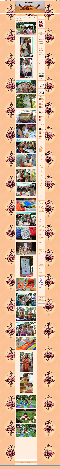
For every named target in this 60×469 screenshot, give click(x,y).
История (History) (41, 226)
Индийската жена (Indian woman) (41, 222)
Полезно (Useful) (41, 250)
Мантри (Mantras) (41, 237)
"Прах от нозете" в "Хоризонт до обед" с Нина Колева (41, 167)
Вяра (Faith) (40, 206)
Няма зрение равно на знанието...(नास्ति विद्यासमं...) (41, 180)
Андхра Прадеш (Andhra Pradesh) (41, 203)
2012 (40, 196)
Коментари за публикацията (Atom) (28, 462)
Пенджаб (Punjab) (41, 248)
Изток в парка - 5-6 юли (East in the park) (41, 186)
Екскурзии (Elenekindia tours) (41, 215)
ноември (41, 149)
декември (41, 148)
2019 (40, 142)
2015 (40, 146)
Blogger (34, 467)
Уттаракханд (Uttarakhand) (40, 264)
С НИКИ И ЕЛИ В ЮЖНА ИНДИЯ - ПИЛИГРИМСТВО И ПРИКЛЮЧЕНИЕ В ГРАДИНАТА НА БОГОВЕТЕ (41, 124)
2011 (40, 197)
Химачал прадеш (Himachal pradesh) (41, 272)
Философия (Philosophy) (41, 270)
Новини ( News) (40, 243)
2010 (40, 198)
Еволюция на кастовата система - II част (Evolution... (41, 171)
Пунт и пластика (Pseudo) (40, 253)
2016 (40, 145)
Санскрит (40, 258)
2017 (40, 144)
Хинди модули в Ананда (42, 104)
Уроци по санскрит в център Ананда (42, 117)
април (41, 191)
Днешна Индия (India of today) (41, 211)
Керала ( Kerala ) (41, 230)
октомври (41, 150)
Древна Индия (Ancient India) (41, 213)
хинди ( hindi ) (40, 274)
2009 (40, 199)
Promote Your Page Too (40, 32)
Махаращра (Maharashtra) (41, 238)
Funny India (42, 136)
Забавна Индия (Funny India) (41, 219)
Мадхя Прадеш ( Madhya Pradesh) (41, 236)
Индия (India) (40, 224)
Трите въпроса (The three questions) (41, 156)
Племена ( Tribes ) (41, 249)
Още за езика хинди (42, 119)
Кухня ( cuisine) (40, 231)
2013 (40, 195)
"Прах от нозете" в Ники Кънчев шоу (41, 183)
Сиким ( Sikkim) (40, 259)
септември (41, 151)
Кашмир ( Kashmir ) (41, 229)
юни (40, 189)
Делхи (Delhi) (40, 210)
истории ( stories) (41, 225)
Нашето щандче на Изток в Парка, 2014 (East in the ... (41, 176)
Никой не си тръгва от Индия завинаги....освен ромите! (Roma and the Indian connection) (41, 108)
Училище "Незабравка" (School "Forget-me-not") (41, 268)
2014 (40, 147)
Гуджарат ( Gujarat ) (41, 208)
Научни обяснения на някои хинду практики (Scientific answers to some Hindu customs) (41, 133)
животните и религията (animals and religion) (41, 217)
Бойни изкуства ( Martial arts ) (41, 205)
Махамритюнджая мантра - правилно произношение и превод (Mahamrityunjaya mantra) (41, 113)
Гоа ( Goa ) (40, 207)
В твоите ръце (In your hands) (41, 160)
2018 (40, 143)
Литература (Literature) (41, 232)
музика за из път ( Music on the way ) (41, 240)
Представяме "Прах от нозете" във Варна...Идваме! (41, 163)
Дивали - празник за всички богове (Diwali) (42, 129)
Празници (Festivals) (41, 251)
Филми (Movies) (40, 269)
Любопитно (40, 234)
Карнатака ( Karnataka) (41, 227)
